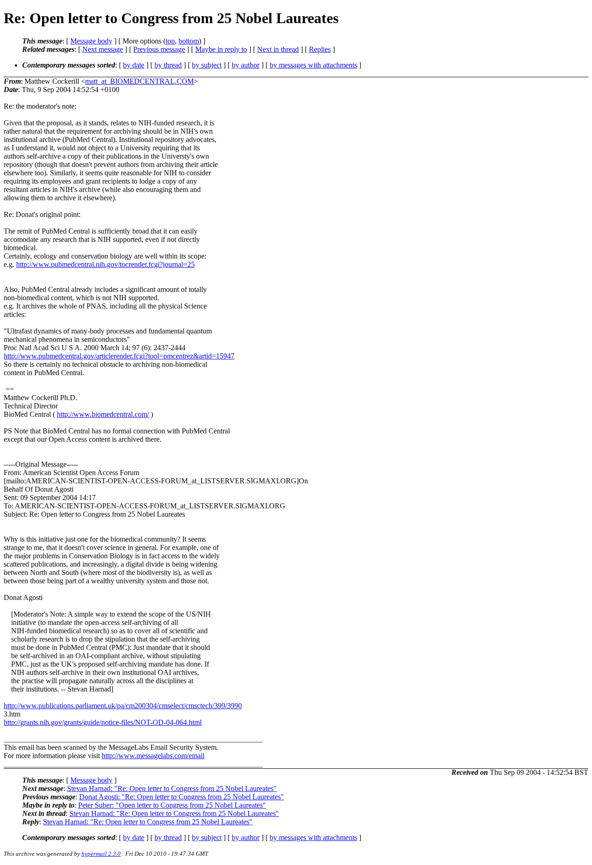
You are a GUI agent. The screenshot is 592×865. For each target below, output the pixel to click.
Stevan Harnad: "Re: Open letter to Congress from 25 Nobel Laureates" (172, 788)
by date (133, 65)
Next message (102, 49)
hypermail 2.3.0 (101, 853)
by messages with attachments (313, 65)
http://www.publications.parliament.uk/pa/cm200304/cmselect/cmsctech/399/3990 (123, 706)
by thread (168, 65)
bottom (189, 41)
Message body (91, 41)
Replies (320, 49)
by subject (207, 65)
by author (245, 65)
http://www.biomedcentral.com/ (103, 414)
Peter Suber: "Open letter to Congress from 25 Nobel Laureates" (172, 805)
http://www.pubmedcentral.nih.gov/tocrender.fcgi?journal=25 (105, 264)
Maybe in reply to (221, 49)
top (170, 41)
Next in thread (278, 49)
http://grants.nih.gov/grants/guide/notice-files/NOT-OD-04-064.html (103, 722)
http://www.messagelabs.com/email (153, 756)
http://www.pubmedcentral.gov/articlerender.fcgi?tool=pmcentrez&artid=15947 (119, 356)
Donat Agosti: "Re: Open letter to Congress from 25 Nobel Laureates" (181, 797)
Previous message (159, 49)
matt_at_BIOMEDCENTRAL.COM (139, 81)
